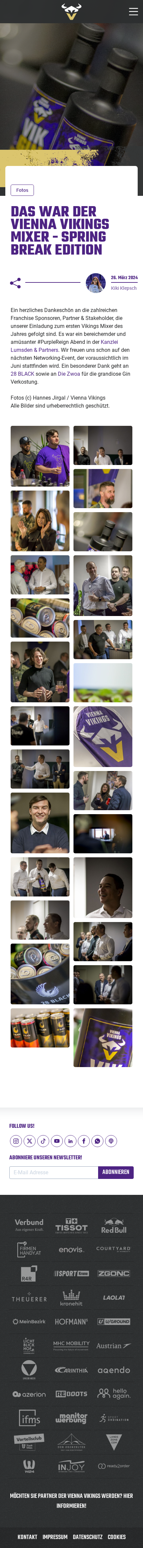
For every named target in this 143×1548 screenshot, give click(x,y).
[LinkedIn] (70, 1141)
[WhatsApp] (97, 1141)
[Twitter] (30, 1141)
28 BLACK (22, 374)
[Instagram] (16, 1141)
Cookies (117, 1537)
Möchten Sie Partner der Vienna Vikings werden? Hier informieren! (71, 1501)
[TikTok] (43, 1141)
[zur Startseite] (71, 11)
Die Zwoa (69, 374)
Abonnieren (115, 1172)
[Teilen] (15, 283)
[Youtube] (57, 1141)
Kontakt (27, 1537)
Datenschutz (87, 1537)
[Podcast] (111, 1141)
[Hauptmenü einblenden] (133, 11)
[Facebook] (84, 1141)
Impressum (55, 1537)
